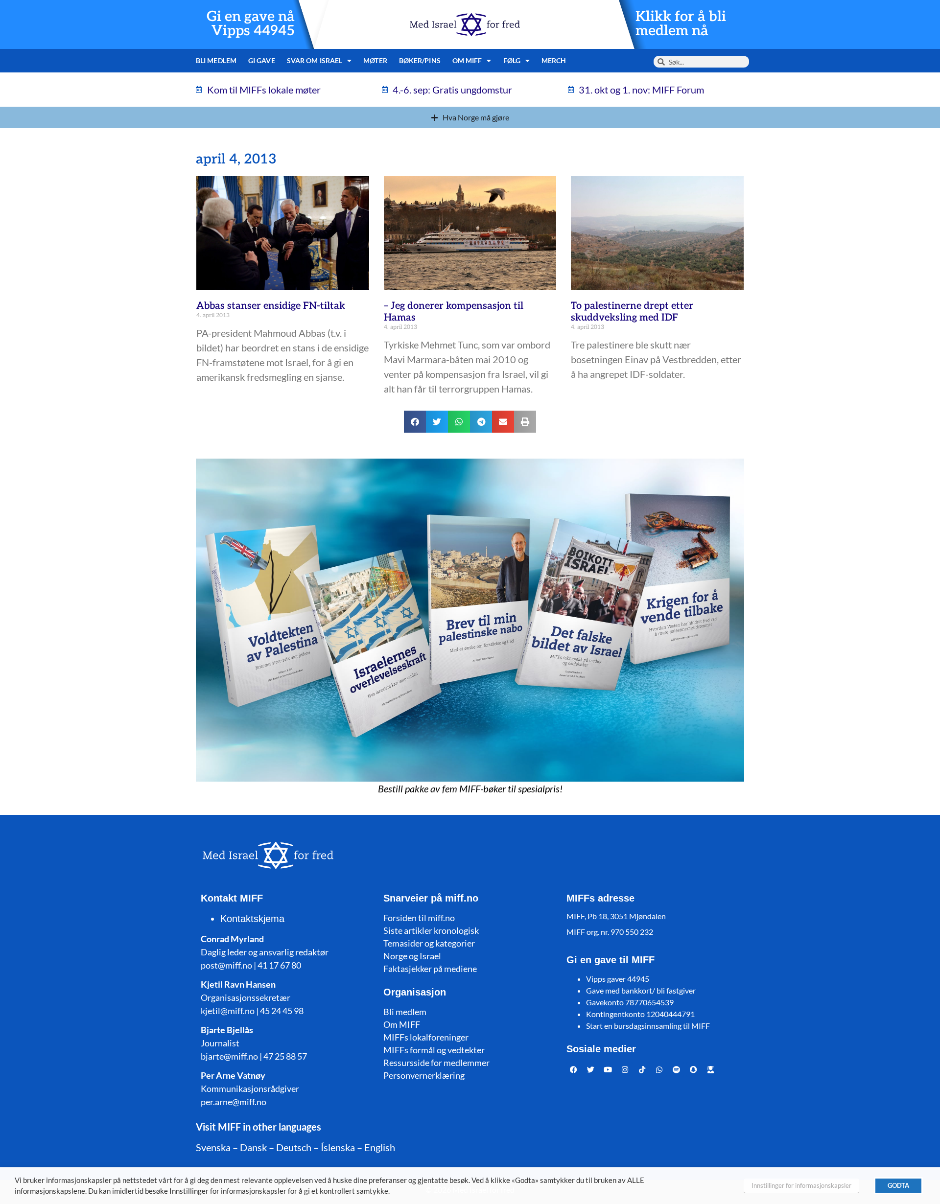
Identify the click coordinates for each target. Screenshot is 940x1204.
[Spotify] (676, 1069)
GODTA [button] (898, 1185)
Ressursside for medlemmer (436, 1062)
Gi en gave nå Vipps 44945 (251, 24)
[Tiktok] (642, 1069)
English (379, 1147)
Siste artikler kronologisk (431, 930)
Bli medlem (216, 60)
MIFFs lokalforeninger (426, 1037)
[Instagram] (625, 1069)
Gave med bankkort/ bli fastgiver (641, 990)
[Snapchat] (693, 1069)
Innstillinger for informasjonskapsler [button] (801, 1185)
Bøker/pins (420, 60)
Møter (375, 60)
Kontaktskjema (252, 918)
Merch (553, 60)
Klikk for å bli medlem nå (680, 24)
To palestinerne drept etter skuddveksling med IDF (632, 312)
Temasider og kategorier (429, 943)
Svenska (213, 1147)
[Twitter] (591, 1069)
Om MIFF (401, 1024)
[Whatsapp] (659, 1069)
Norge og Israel (412, 955)
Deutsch (293, 1147)
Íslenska (338, 1147)
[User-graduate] (711, 1069)
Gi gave (261, 60)
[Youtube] (608, 1069)
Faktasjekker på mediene (430, 968)
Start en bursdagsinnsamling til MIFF (648, 1025)
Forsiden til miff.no (419, 917)
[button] (415, 422)
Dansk (253, 1147)
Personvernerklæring (424, 1075)
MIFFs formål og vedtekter (434, 1049)
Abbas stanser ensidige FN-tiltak (270, 306)
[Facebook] (573, 1069)
